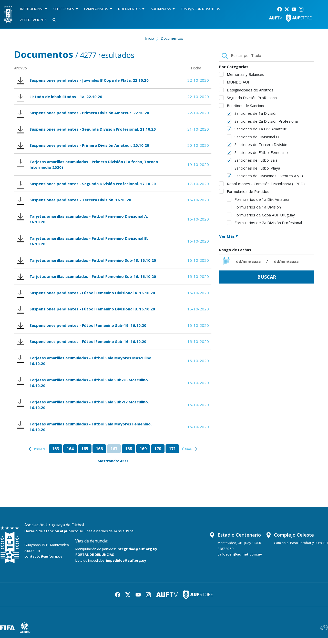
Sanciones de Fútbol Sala (256, 160)
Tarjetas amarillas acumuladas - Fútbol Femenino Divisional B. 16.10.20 (88, 241)
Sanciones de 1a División (256, 113)
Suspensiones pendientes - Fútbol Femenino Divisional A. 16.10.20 (92, 292)
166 (99, 449)
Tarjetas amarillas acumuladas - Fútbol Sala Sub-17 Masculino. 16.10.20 (89, 404)
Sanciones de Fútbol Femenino (261, 152)
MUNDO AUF (238, 82)
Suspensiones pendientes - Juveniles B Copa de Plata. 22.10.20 (89, 80)
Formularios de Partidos (248, 191)
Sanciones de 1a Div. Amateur (260, 128)
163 (55, 449)
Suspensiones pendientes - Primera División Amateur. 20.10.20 (89, 145)
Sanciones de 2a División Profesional (266, 121)
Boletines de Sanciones (247, 105)
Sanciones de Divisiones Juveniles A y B (268, 175)
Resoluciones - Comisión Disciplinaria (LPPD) (266, 183)
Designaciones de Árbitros (250, 89)
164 (70, 449)
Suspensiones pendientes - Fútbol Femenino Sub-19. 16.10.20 (87, 325)
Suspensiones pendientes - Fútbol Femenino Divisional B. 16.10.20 (92, 308)
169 (143, 449)
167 (113, 449)
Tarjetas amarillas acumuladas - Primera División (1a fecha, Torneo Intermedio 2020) (93, 164)
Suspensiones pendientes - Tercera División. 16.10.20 (80, 199)
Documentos (172, 38)
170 (157, 449)
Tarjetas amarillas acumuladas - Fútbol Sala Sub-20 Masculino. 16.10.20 (89, 382)
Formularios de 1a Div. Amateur (262, 199)
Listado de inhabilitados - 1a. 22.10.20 (65, 96)
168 (128, 449)
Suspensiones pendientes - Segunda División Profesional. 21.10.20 (92, 129)
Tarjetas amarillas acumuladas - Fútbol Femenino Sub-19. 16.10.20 (92, 260)
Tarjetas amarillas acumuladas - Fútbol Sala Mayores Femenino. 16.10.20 (90, 426)
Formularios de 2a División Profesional (268, 222)
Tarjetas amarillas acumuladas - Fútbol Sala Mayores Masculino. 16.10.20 (90, 360)
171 (172, 449)
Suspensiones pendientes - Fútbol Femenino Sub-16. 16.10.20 (87, 341)
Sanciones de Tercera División (260, 144)
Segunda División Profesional (252, 97)
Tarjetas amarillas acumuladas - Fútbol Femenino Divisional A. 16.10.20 (88, 219)
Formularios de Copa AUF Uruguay (264, 214)
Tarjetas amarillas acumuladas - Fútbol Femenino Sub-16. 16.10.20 (92, 276)
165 (84, 449)
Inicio (149, 38)
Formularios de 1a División (257, 207)
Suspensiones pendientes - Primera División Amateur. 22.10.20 (89, 112)
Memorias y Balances (245, 74)
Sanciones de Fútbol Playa (257, 168)
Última (187, 449)
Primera (40, 449)
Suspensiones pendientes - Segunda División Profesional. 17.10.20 (92, 183)
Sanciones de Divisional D (256, 136)
